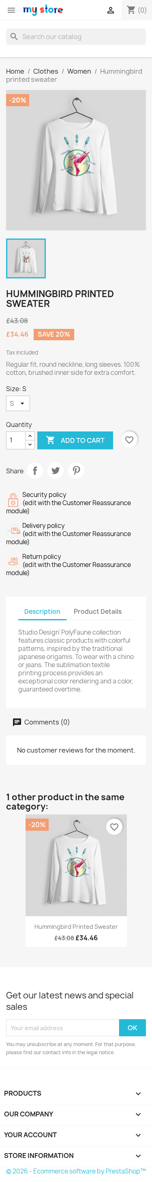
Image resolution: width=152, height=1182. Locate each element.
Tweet (55, 470)
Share (35, 470)
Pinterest (76, 470)
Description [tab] (42, 611)
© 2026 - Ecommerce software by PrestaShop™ (76, 1171)
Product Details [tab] (98, 611)
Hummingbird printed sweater (76, 926)
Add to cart (75, 440)
